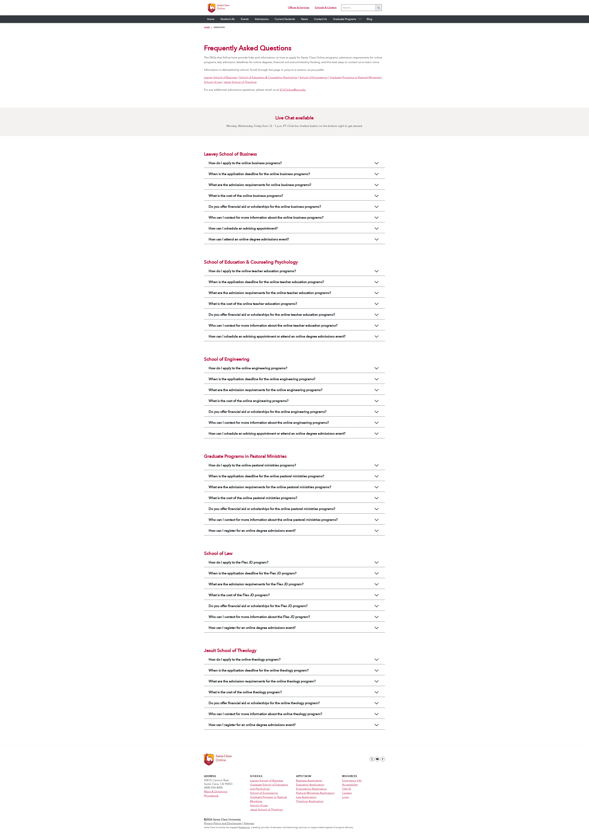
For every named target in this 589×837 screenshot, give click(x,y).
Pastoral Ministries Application (315, 793)
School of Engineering (313, 77)
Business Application (309, 781)
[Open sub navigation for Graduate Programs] (360, 19)
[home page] (216, 8)
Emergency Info (352, 781)
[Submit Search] (379, 8)
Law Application (306, 797)
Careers (347, 793)
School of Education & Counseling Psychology (268, 77)
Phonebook (211, 796)
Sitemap (249, 823)
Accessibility (350, 785)
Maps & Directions (215, 792)
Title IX (346, 789)
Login (345, 797)
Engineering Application (311, 789)
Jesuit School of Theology (240, 82)
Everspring (244, 827)
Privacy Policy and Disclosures (223, 823)
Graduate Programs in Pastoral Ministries (355, 77)
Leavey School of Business (220, 77)
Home (207, 27)
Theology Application (309, 801)
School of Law (213, 82)
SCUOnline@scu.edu (292, 90)
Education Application (310, 785)
